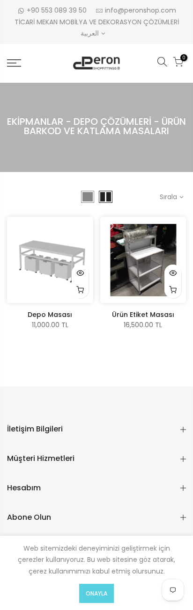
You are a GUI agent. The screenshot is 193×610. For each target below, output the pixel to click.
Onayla (96, 593)
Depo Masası (50, 314)
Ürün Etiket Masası (143, 314)
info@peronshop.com (140, 10)
